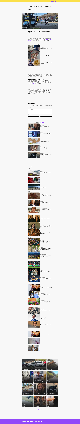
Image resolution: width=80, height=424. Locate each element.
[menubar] (57, 1)
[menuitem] (57, 1)
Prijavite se (40, 116)
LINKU (34, 83)
